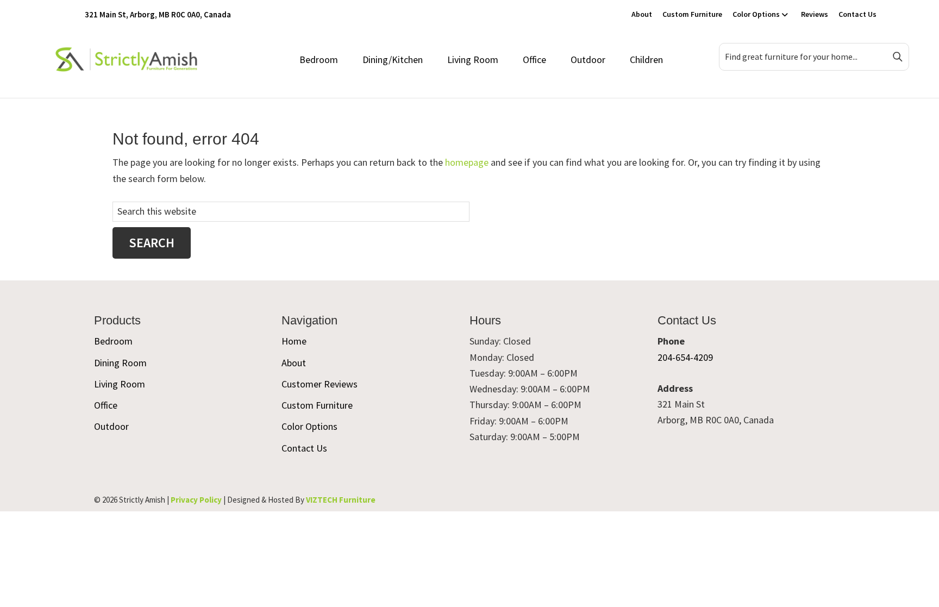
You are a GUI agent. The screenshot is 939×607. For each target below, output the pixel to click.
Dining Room (120, 362)
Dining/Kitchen (392, 59)
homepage (467, 162)
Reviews (814, 14)
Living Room (472, 59)
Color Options (756, 14)
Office (534, 59)
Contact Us (857, 14)
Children (646, 59)
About (641, 14)
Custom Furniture (692, 14)
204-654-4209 (685, 357)
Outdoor (588, 59)
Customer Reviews (319, 384)
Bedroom (318, 59)
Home (293, 341)
